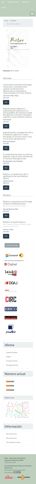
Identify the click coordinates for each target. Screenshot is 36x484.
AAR (3, 2)
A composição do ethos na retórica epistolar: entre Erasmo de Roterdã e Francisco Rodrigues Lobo (17, 156)
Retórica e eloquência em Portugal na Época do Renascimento (17, 203)
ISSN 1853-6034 (13, 2)
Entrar (4, 7)
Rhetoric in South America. (17, 224)
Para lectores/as (11, 434)
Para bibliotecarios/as (13, 442)
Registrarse (26, 2)
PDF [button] (6, 102)
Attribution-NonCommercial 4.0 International (14, 471)
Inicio (6, 20)
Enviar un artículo (12, 245)
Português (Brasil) (12, 365)
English (8, 357)
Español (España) (11, 352)
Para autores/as (11, 438)
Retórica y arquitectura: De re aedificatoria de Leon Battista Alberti (15, 176)
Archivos (13, 20)
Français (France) (12, 361)
